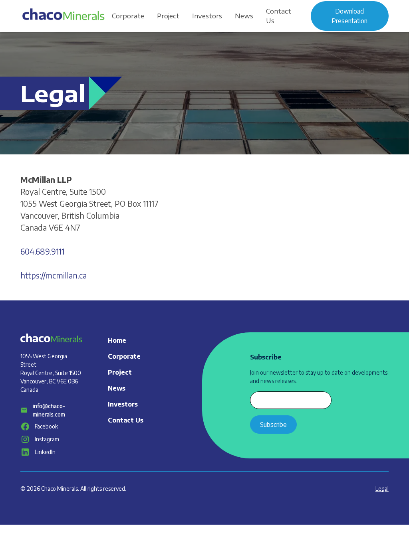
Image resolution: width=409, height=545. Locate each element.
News (244, 16)
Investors (207, 16)
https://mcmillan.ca (53, 275)
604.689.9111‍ (42, 251)
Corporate (128, 16)
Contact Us (278, 16)
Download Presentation (349, 16)
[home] (62, 15)
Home (117, 340)
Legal (382, 488)
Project (168, 16)
